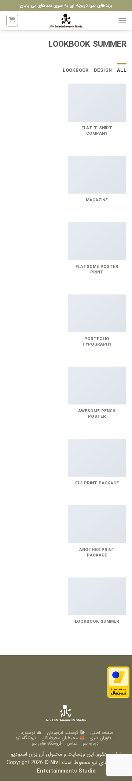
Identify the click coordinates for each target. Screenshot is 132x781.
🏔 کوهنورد (31, 732)
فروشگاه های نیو (47, 743)
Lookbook (76, 70)
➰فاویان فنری (103, 737)
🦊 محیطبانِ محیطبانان (63, 737)
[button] (122, 20)
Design (103, 70)
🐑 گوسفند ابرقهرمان (66, 732)
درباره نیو (90, 743)
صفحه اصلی (101, 732)
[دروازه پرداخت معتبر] (118, 682)
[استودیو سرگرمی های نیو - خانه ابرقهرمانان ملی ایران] (66, 20)
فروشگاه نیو (25, 737)
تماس (72, 743)
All (121, 70)
